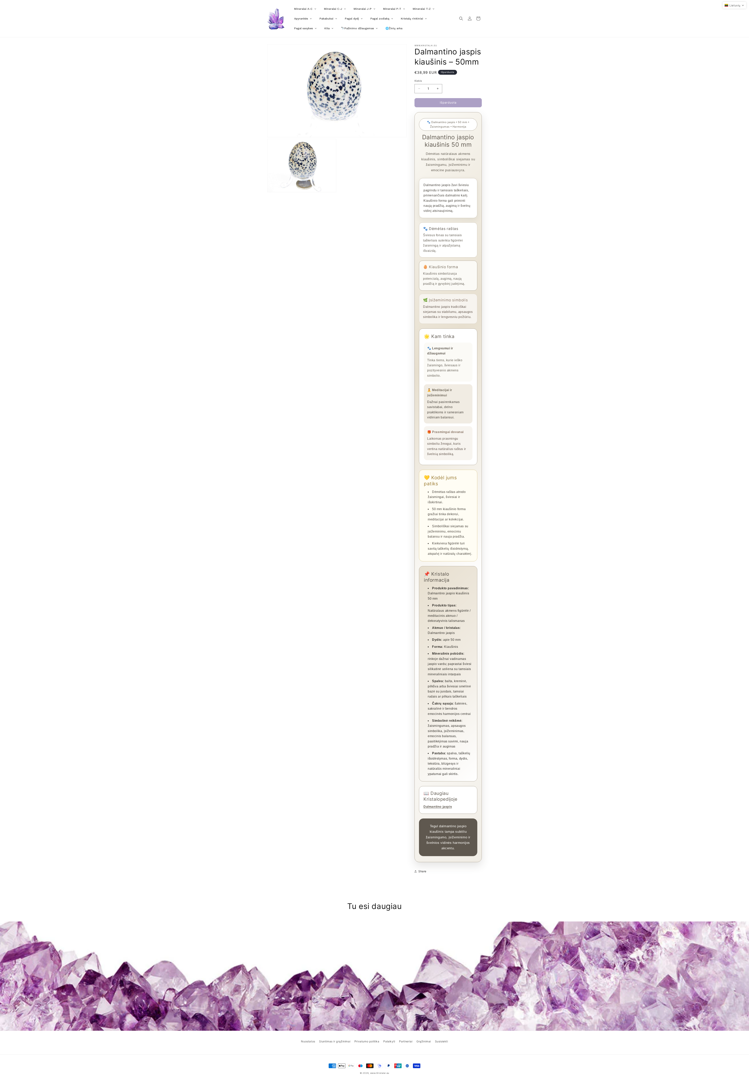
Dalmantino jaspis (437, 806)
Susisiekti (441, 1041)
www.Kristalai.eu (379, 1073)
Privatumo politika (366, 1041)
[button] (461, 18)
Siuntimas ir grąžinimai (334, 1041)
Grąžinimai (423, 1041)
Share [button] (422, 871)
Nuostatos (308, 1041)
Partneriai (405, 1041)
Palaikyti (389, 1041)
